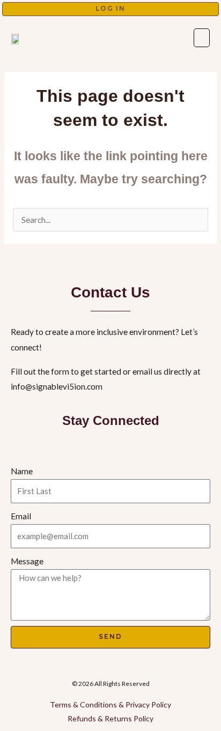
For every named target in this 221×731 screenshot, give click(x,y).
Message (27, 561)
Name (22, 471)
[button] (202, 37)
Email (21, 516)
